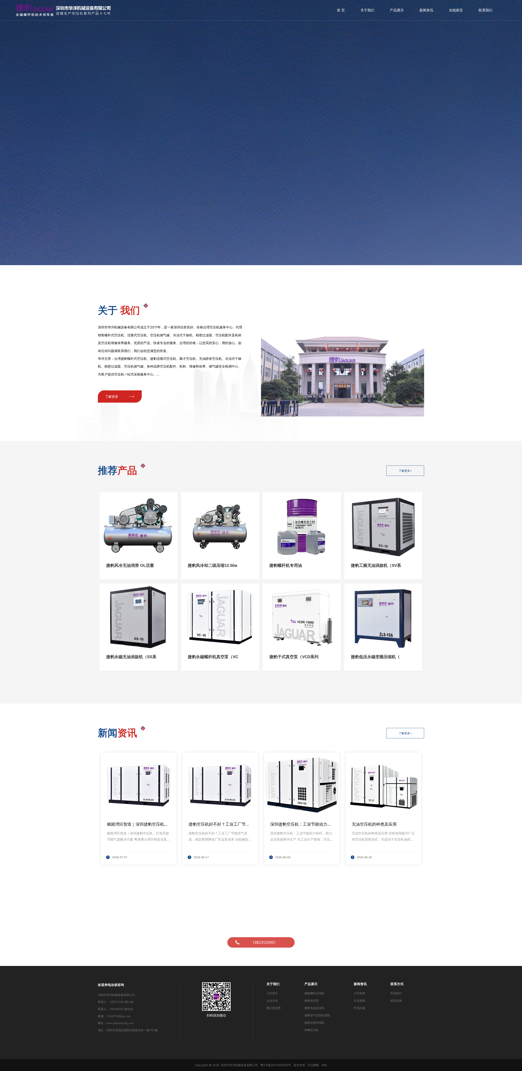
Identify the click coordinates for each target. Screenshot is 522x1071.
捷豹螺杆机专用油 (285, 565)
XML (324, 1065)
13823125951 (264, 942)
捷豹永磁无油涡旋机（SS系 (131, 657)
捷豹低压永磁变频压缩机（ (375, 657)
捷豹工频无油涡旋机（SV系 (376, 565)
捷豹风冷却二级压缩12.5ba (212, 565)
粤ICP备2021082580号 (275, 1065)
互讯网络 (313, 1065)
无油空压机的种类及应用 (374, 824)
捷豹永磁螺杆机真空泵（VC (213, 657)
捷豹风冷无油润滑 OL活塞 (130, 565)
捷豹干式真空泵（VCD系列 (294, 657)
